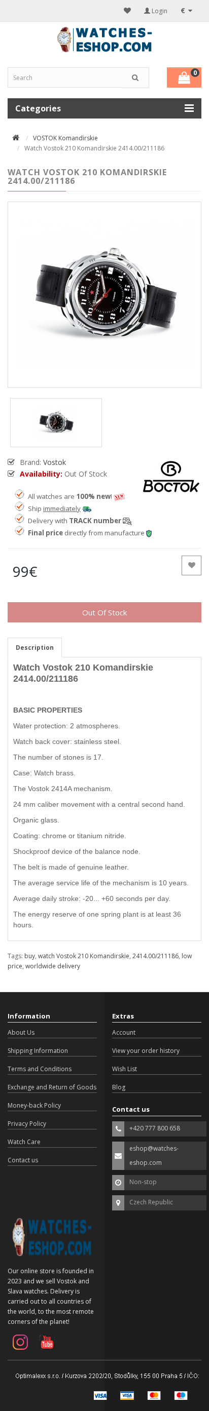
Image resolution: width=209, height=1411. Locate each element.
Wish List (124, 1069)
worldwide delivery (52, 966)
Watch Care (24, 1142)
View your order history (146, 1050)
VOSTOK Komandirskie (65, 138)
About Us (21, 1032)
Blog (118, 1087)
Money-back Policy (34, 1105)
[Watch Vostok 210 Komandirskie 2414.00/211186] (104, 294)
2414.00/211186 (155, 956)
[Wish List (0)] (127, 10)
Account (123, 1032)
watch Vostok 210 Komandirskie (83, 956)
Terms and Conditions (40, 1069)
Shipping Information (38, 1050)
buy (29, 956)
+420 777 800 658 (154, 1128)
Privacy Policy (27, 1123)
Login (158, 11)
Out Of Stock (104, 612)
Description (35, 647)
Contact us (23, 1160)
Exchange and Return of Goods (52, 1087)
